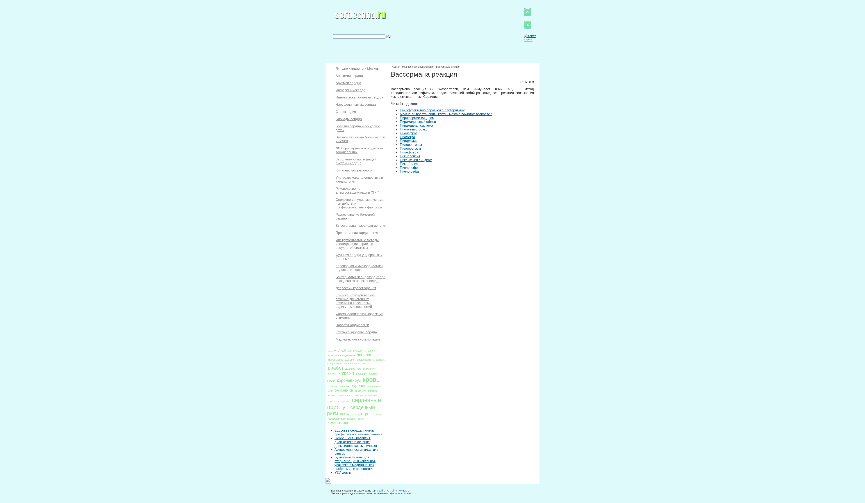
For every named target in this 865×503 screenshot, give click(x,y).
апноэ (371, 350)
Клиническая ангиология (354, 170)
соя (357, 414)
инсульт (332, 373)
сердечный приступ (354, 403)
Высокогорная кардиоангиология (361, 225)
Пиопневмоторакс (414, 129)
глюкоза (365, 363)
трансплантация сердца (341, 418)
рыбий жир (370, 395)
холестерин (338, 422)
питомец (332, 395)
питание (372, 390)
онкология (360, 390)
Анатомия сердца (349, 76)
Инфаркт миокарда (350, 90)
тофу (378, 414)
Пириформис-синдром (417, 118)
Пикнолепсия (410, 156)
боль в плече (351, 363)
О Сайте (392, 490)
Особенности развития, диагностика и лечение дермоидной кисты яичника (356, 442)
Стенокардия (346, 112)
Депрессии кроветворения (356, 288)
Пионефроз (408, 133)
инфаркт (346, 373)
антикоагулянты (357, 350)
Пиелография (410, 171)
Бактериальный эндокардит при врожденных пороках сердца (360, 279)
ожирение (344, 390)
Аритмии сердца (348, 83)
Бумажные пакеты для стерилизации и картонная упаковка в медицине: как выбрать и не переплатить (355, 463)
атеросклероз (335, 359)
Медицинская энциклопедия (358, 339)
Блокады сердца (349, 119)
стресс (367, 414)
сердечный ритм (351, 410)
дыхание (350, 368)
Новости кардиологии (352, 325)
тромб (360, 418)
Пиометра (407, 137)
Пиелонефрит (410, 167)
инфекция (361, 373)
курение (358, 385)
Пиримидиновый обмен (418, 121)
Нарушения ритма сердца (356, 104)
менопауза (374, 386)
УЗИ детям (343, 472)
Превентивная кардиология (357, 233)
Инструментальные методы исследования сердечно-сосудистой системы (357, 243)
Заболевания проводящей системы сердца (356, 161)
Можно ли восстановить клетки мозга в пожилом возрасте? (446, 114)
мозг (330, 390)
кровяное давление (339, 386)
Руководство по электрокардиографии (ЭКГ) (357, 190)
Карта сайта (378, 490)
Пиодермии (408, 141)
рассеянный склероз (351, 395)
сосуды (346, 414)
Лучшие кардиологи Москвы (358, 68)
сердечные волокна (339, 401)
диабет (336, 368)
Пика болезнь (410, 164)
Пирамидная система (416, 125)
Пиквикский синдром (416, 160)
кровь (371, 379)
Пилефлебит (410, 152)
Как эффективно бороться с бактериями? (432, 110)
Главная (395, 66)
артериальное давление (341, 355)
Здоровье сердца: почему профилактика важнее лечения (358, 432)
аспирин (364, 355)
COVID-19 (337, 350)
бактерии (350, 359)
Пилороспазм (410, 148)
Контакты (404, 490)
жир (359, 368)
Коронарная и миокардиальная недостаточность (359, 268)
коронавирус (349, 380)
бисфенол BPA (365, 359)
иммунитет (369, 368)
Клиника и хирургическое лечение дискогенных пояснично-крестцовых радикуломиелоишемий (355, 301)
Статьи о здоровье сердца (356, 332)
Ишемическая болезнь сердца (359, 97)
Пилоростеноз (411, 144)
